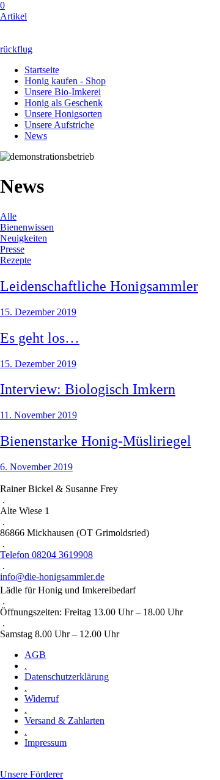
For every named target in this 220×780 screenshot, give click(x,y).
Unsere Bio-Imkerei (62, 92)
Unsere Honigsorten (63, 114)
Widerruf (41, 698)
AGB (35, 654)
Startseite (41, 70)
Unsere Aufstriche (59, 125)
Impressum (45, 742)
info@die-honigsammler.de (52, 576)
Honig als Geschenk (63, 103)
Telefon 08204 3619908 (46, 554)
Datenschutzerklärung (66, 676)
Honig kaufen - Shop (65, 81)
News (35, 136)
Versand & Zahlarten (64, 720)
